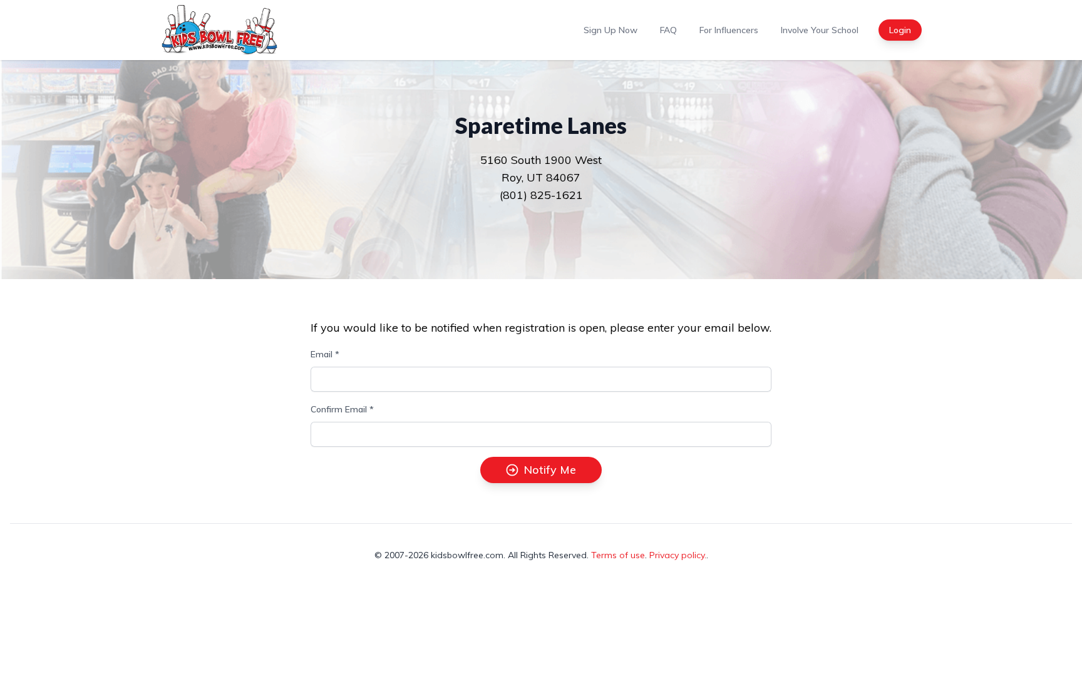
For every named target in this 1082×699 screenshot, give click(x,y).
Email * (325, 354)
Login (900, 30)
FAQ (668, 30)
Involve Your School (819, 30)
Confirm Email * (342, 409)
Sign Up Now (610, 30)
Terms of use (618, 555)
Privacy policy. (677, 555)
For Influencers (728, 30)
